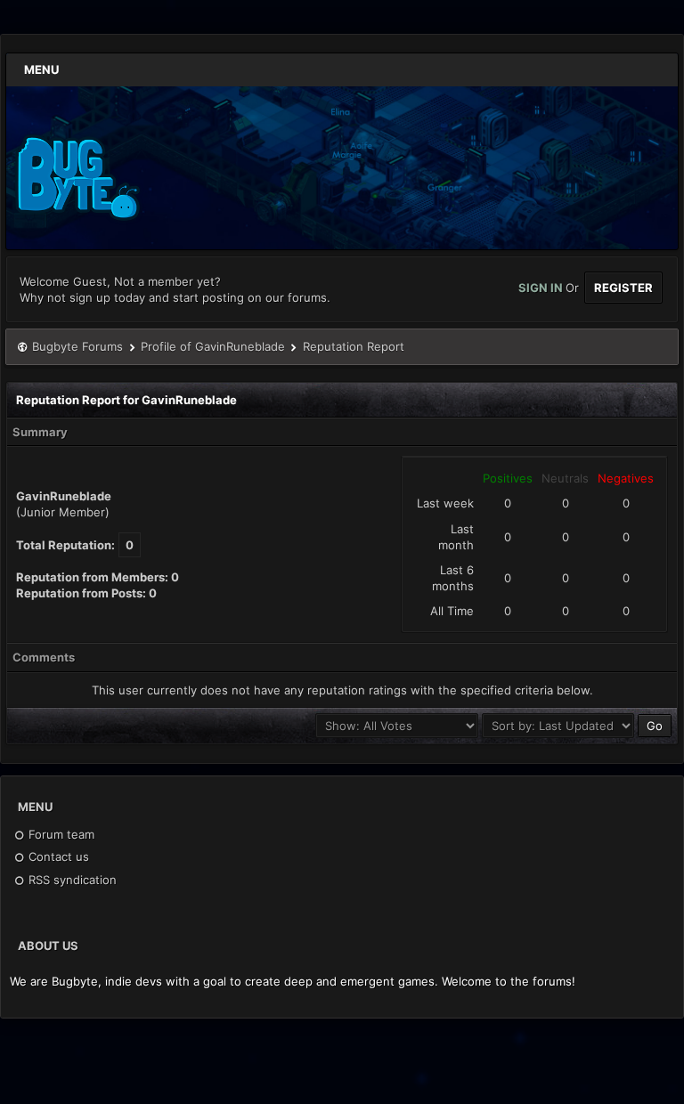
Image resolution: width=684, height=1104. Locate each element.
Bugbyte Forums (77, 346)
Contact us (57, 856)
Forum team (59, 834)
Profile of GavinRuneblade (213, 346)
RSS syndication (71, 880)
